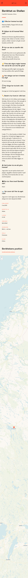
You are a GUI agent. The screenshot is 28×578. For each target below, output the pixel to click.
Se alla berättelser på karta (8, 252)
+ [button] (1, 257)
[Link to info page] (2, 3)
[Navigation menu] (25, 3)
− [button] (1, 259)
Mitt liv (14, 3)
